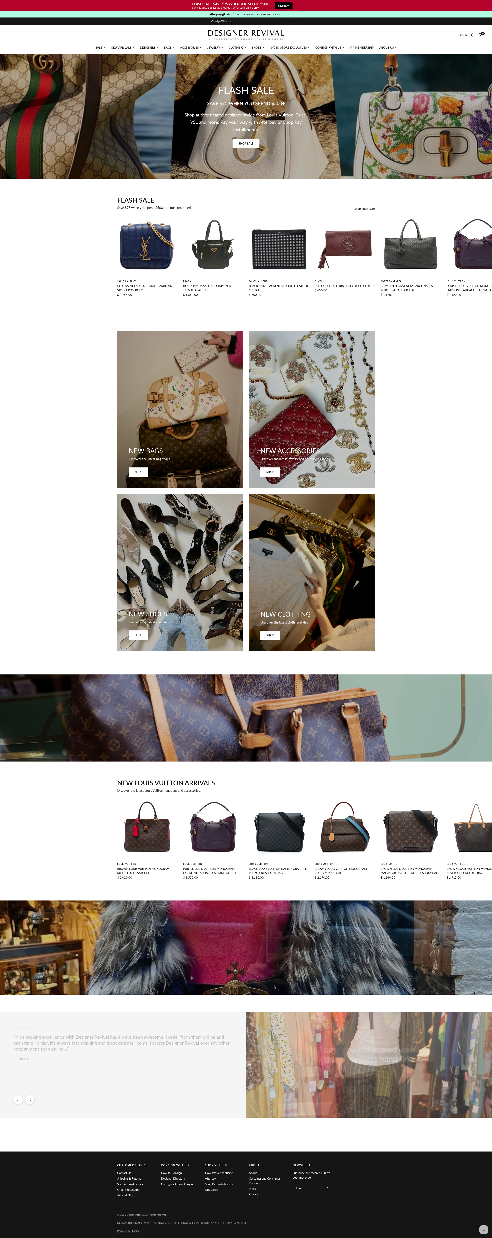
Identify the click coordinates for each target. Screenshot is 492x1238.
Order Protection (128, 1189)
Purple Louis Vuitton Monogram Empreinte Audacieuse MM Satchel (210, 871)
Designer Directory (173, 1178)
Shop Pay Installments (219, 1184)
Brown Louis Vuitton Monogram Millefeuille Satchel (143, 871)
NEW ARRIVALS (121, 47)
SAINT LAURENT (126, 281)
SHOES (256, 47)
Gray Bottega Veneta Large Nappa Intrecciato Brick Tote (407, 288)
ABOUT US (386, 47)
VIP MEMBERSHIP (362, 47)
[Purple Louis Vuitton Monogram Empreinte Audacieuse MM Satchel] (213, 829)
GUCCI (318, 281)
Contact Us (124, 1173)
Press (252, 1188)
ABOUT (254, 1165)
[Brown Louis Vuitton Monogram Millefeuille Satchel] (147, 829)
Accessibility (125, 1195)
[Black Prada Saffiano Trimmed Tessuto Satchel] (213, 246)
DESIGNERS (147, 47)
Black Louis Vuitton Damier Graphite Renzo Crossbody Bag (278, 871)
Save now (283, 5)
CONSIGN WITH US (328, 47)
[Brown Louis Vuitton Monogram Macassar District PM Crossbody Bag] (411, 829)
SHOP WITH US (216, 1165)
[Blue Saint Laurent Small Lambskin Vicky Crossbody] (147, 246)
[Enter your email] (327, 1188)
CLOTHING (236, 47)
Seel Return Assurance (131, 1184)
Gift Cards (211, 1189)
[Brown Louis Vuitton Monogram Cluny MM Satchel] (345, 829)
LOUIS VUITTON (455, 281)
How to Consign (171, 1173)
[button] (246, 143)
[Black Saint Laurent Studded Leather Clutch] (279, 246)
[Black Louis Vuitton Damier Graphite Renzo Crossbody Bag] (279, 829)
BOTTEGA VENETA (391, 281)
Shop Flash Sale (364, 208)
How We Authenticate (219, 1173)
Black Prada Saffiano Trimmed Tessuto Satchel (207, 288)
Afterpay (210, 1178)
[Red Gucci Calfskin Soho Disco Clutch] (345, 246)
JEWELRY (213, 47)
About (253, 1173)
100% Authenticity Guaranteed (261, 21)
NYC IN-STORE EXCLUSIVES (288, 47)
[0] (479, 35)
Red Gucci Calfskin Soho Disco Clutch (345, 286)
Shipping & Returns (129, 1178)
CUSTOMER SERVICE (132, 1165)
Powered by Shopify (128, 1230)
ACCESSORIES (189, 47)
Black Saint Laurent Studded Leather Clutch (278, 288)
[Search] (473, 35)
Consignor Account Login (177, 1184)
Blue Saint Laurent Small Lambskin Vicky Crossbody (144, 288)
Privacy (253, 1194)
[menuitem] (100, 47)
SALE (99, 47)
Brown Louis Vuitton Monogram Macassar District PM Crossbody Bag (409, 871)
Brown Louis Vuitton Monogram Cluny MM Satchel (341, 871)
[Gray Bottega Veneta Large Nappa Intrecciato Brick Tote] (411, 246)
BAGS (167, 47)
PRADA (187, 281)
